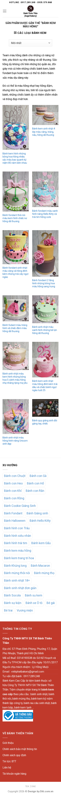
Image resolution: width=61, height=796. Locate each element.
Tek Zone (30, 786)
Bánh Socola (12, 595)
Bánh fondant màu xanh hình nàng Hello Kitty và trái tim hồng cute (45, 213)
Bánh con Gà (38, 476)
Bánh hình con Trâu (17, 528)
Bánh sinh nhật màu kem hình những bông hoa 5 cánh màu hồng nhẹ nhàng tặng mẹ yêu (15, 378)
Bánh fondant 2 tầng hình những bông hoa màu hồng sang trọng (43, 283)
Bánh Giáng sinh (37, 513)
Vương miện (25, 610)
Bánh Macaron (40, 565)
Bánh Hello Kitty (40, 520)
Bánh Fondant (13, 513)
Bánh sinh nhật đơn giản (20, 588)
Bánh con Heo (13, 483)
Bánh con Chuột (14, 476)
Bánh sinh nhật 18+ (17, 580)
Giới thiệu (8, 743)
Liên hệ (7, 767)
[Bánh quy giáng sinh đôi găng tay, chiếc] (45, 408)
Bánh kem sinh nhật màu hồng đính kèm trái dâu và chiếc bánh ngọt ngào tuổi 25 (44, 386)
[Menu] (5, 11)
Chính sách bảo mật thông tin (20, 749)
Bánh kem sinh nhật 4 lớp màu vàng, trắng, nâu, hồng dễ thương (43, 131)
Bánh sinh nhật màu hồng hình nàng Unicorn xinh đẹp (15, 440)
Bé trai (8, 610)
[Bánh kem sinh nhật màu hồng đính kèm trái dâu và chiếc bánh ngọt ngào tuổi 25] (45, 359)
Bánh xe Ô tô (34, 603)
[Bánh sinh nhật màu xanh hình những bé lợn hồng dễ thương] (45, 309)
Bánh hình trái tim (15, 543)
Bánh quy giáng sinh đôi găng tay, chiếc (44, 422)
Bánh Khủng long (15, 565)
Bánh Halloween (14, 520)
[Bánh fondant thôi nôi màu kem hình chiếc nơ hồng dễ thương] (16, 191)
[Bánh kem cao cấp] (30, 11)
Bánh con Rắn (35, 490)
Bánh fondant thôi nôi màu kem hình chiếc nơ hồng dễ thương (15, 218)
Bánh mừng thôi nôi (17, 573)
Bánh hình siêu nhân (17, 535)
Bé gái (51, 603)
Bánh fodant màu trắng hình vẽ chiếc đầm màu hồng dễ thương (15, 328)
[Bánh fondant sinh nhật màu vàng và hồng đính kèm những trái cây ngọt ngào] (16, 247)
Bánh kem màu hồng (17, 550)
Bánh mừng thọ (44, 573)
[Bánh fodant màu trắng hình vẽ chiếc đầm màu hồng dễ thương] (16, 308)
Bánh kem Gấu (41, 543)
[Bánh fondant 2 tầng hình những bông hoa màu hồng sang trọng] (45, 253)
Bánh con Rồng (14, 498)
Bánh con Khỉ (13, 490)
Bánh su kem (33, 595)
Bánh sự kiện (12, 603)
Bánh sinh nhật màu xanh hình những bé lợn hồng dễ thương (44, 330)
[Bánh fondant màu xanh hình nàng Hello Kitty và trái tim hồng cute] (45, 189)
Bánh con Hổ (35, 483)
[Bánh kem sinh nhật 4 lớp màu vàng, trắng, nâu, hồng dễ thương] (45, 115)
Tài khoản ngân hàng (14, 773)
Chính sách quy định (14, 755)
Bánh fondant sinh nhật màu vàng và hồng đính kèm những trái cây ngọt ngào (15, 272)
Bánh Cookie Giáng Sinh (20, 506)
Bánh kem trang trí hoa (19, 558)
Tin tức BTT (9, 761)
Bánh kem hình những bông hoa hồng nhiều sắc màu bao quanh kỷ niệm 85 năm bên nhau (15, 158)
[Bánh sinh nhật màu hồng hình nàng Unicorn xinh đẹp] (16, 416)
